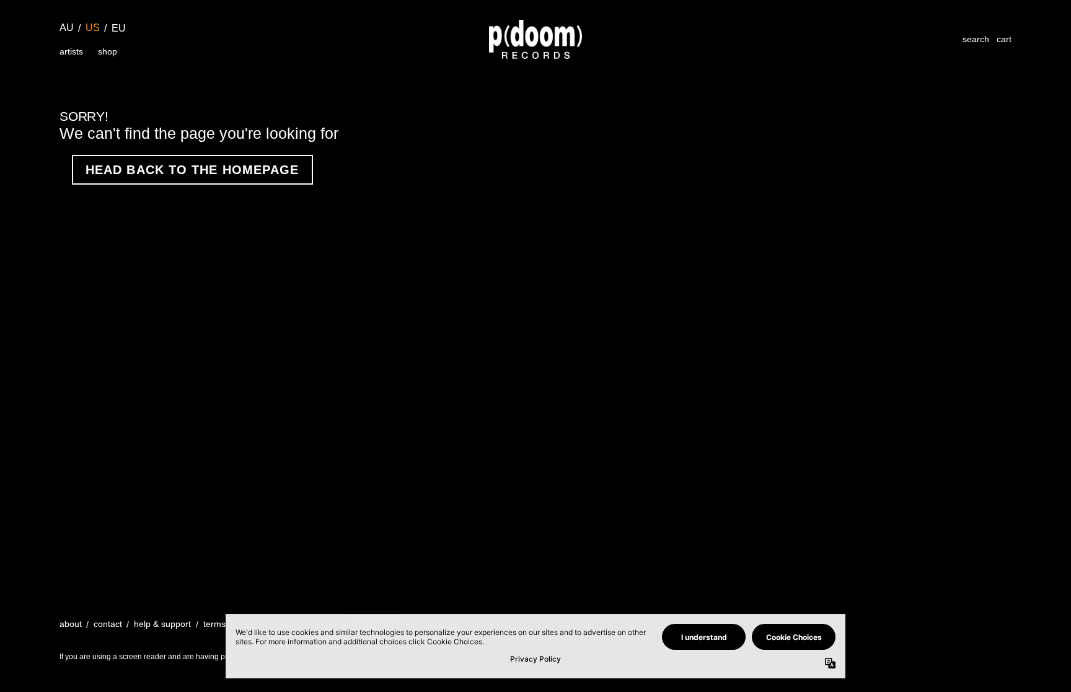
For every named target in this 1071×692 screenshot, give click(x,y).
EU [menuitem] (119, 28)
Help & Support (162, 624)
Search (976, 39)
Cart (1004, 39)
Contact (108, 624)
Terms (214, 624)
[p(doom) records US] (535, 39)
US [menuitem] (93, 27)
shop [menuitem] (107, 51)
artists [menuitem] (71, 51)
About (71, 624)
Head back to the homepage (192, 170)
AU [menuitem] (67, 27)
